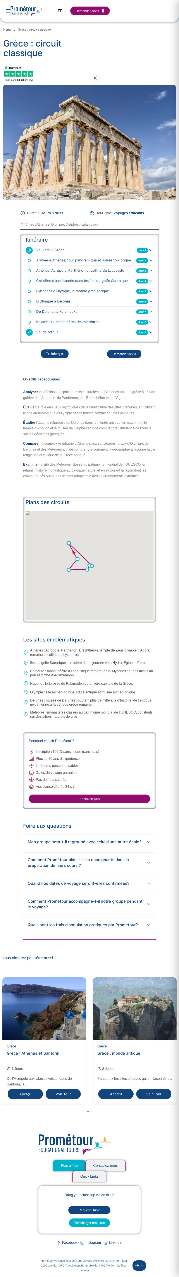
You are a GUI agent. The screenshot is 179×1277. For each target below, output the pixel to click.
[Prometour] (27, 11)
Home (7, 29)
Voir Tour (63, 1094)
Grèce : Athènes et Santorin (33, 1053)
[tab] (69, 1165)
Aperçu (25, 1094)
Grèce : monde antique (118, 1053)
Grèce (11, 1046)
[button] (88, 1111)
